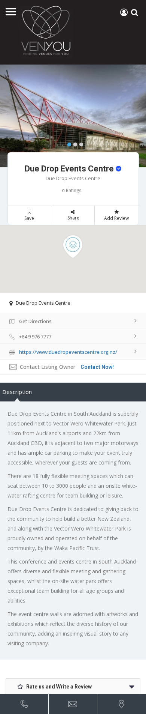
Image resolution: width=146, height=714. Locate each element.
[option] (73, 116)
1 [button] (67, 143)
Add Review (116, 218)
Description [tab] (17, 391)
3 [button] (79, 143)
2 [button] (73, 143)
